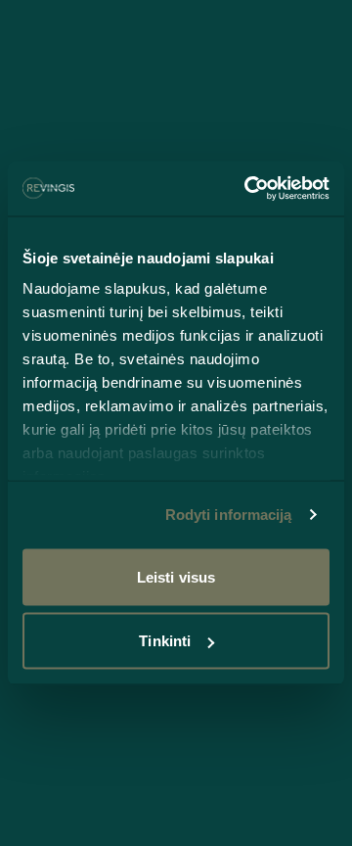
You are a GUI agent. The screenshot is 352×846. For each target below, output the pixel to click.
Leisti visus (176, 576)
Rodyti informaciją (228, 514)
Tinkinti (165, 641)
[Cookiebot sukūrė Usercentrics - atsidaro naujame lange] (248, 189)
